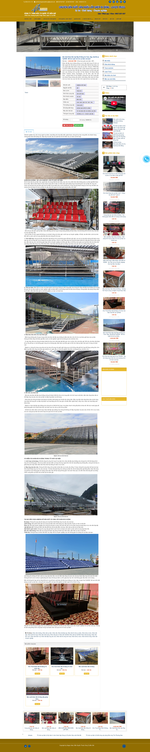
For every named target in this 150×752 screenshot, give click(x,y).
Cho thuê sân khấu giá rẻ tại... (83, 728)
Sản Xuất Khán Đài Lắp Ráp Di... (66, 728)
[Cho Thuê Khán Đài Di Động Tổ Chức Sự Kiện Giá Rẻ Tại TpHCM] (37, 656)
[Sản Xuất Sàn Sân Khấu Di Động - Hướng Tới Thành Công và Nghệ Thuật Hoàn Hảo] (114, 279)
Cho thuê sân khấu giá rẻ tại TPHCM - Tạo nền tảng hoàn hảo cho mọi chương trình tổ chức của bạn (114, 358)
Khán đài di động (110, 64)
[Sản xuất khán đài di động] (86, 656)
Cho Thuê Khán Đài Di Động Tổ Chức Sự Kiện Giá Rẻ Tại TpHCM (114, 311)
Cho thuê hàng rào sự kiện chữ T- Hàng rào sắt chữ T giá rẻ (114, 194)
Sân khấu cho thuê (110, 75)
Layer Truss (108, 71)
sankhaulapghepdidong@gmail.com (45, 2)
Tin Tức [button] (105, 19)
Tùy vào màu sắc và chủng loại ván (86, 111)
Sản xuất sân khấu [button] (49, 19)
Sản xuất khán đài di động (86, 666)
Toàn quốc (80, 105)
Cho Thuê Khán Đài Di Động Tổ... (49, 728)
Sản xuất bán (80, 93)
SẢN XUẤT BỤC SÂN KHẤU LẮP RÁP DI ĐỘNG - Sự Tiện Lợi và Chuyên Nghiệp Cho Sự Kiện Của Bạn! (114, 262)
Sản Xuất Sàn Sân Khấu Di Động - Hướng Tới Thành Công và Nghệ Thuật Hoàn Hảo (114, 289)
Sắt (77, 88)
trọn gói (79, 91)
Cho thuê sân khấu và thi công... (100, 728)
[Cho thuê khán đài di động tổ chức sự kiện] (62, 656)
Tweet (26, 92)
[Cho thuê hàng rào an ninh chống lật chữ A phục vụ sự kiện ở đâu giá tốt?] (114, 164)
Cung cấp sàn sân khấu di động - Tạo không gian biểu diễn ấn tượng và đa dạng (114, 215)
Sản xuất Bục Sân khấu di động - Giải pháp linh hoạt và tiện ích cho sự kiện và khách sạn (114, 238)
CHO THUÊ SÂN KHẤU (108, 399)
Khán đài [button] (77, 19)
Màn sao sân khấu (110, 79)
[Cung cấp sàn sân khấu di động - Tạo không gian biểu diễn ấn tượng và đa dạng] (114, 207)
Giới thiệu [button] (37, 19)
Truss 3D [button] (97, 19)
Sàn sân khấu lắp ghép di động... (117, 728)
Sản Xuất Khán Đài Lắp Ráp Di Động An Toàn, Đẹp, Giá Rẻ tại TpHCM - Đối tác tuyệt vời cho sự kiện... (114, 334)
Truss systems (109, 68)
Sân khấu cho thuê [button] (65, 19)
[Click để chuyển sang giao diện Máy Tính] (29, 746)
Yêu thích (37, 673)
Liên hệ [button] (118, 19)
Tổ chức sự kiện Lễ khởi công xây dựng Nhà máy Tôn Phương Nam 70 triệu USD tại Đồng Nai (119, 136)
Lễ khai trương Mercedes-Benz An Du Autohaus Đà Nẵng (119, 143)
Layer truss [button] (87, 19)
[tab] (29, 131)
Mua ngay (79, 125)
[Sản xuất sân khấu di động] (40, 10)
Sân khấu (107, 60)
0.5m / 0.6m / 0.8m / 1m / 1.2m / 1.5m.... (85, 102)
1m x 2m (78, 96)
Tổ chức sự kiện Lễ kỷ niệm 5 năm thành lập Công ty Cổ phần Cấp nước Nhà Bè (119, 128)
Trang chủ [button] (28, 19)
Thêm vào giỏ (68, 125)
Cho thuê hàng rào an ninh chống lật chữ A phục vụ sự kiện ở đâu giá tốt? (114, 174)
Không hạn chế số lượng (83, 108)
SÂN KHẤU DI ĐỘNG (108, 369)
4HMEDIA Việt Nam (81, 85)
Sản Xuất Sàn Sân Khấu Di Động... (31, 728)
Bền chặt (79, 99)
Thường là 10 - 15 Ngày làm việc (85, 113)
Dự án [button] (112, 19)
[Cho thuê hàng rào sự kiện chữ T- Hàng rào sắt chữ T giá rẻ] (114, 186)
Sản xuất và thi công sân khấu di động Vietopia (118, 121)
